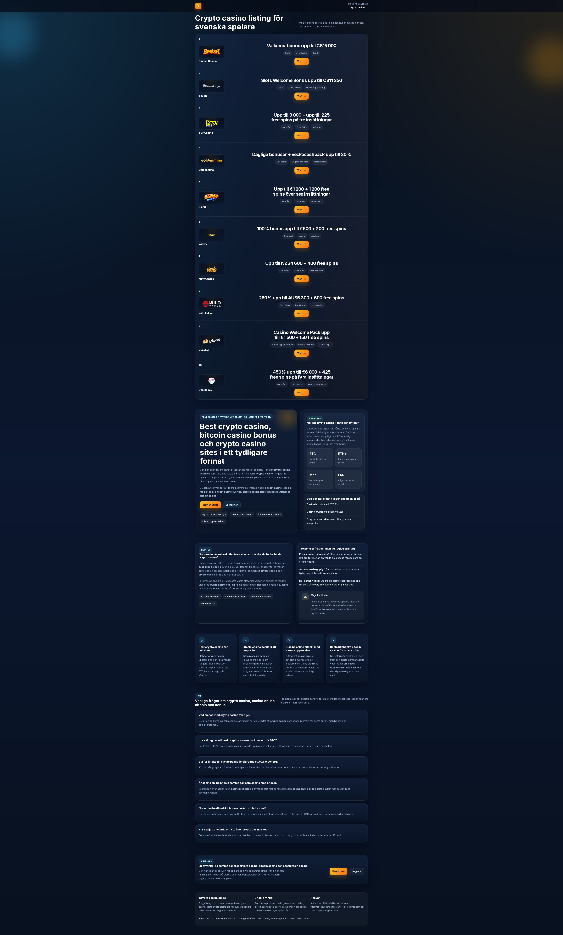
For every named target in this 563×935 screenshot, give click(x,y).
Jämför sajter (210, 504)
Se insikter (231, 504)
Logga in (357, 871)
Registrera (338, 871)
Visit (301, 61)
